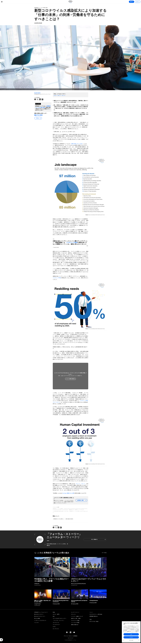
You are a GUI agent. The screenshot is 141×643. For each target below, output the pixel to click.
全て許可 (131, 637)
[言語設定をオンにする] (1, 639)
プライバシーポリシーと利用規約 (70, 635)
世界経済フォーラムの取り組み (41, 7)
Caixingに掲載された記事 (68, 493)
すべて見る (104, 552)
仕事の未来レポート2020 (77, 143)
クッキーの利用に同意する (70, 378)
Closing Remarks (94, 600)
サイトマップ (70, 638)
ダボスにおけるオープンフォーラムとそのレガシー (88, 580)
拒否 (131, 634)
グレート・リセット (80, 483)
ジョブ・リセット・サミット (59, 95)
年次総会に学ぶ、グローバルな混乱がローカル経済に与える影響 (51, 580)
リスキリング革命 (71, 242)
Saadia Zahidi (37, 92)
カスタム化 (131, 640)
